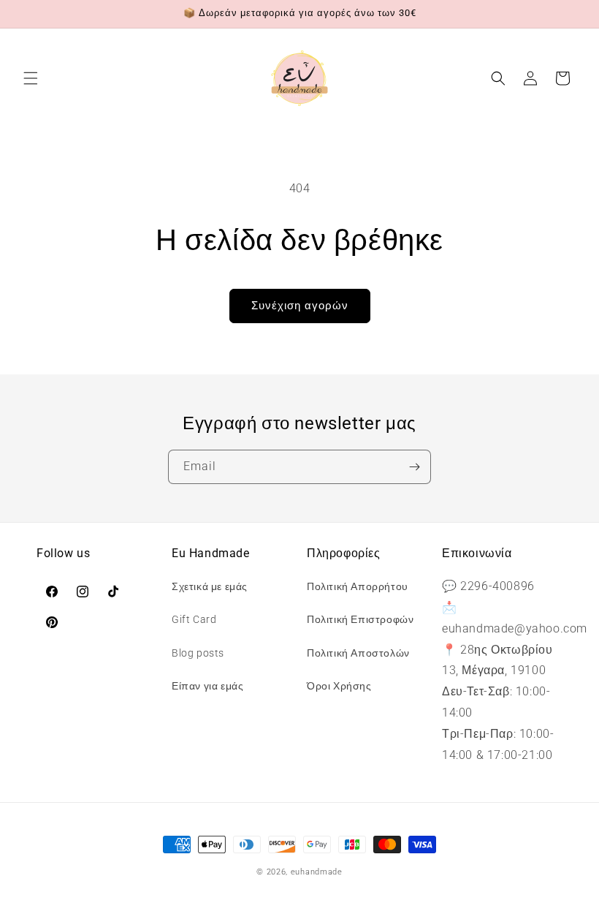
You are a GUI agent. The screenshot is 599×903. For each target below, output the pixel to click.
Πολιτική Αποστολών (358, 653)
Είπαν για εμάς (207, 686)
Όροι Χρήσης (339, 686)
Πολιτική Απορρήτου (357, 586)
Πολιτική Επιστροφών (360, 619)
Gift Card (194, 619)
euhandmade (317, 872)
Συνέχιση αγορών (299, 305)
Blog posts (198, 653)
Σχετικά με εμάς (210, 586)
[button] (31, 78)
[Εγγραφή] (414, 467)
